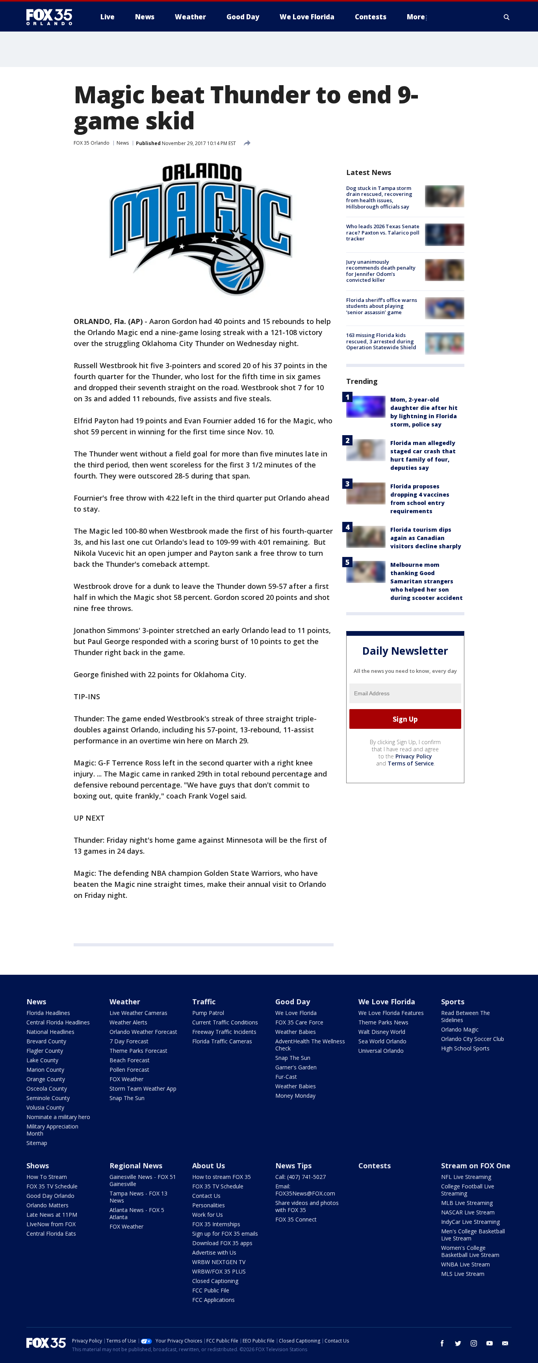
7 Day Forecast (128, 1041)
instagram (474, 1343)
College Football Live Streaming (467, 1189)
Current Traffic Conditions (225, 1022)
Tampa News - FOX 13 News (138, 1197)
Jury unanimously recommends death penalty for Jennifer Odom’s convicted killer (381, 271)
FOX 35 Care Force (299, 1022)
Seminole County (48, 1098)
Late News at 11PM (51, 1214)
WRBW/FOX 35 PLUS (219, 1271)
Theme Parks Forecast (138, 1050)
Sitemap (36, 1143)
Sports (452, 1001)
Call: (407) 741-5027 (300, 1177)
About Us (208, 1165)
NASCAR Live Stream (468, 1212)
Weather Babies (295, 1031)
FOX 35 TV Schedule (52, 1186)
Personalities (208, 1205)
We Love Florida (296, 1013)
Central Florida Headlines (58, 1022)
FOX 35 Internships (216, 1224)
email (505, 1343)
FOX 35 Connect (296, 1219)
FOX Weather (126, 1079)
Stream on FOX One (475, 1165)
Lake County (42, 1060)
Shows (37, 1165)
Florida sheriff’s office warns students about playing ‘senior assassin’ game (381, 306)
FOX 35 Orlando (91, 143)
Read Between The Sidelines (465, 1016)
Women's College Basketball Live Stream (470, 1251)
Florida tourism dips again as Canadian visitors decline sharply (425, 538)
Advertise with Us (214, 1252)
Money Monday (295, 1095)
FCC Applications (213, 1299)
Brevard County (46, 1041)
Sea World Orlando (382, 1041)
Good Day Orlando (50, 1195)
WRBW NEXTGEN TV (218, 1262)
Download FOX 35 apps (222, 1243)
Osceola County (46, 1088)
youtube (489, 1343)
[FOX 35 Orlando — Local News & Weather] (52, 16)
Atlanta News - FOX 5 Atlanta (136, 1213)
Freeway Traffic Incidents (224, 1031)
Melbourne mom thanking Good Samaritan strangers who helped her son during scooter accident (426, 581)
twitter (458, 1343)
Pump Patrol (208, 1013)
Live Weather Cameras (138, 1013)
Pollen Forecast (129, 1069)
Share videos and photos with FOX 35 (307, 1206)
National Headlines (50, 1031)
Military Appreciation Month (52, 1130)
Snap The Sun (127, 1098)
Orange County (45, 1079)
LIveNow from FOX (51, 1224)
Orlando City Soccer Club (472, 1039)
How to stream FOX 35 (221, 1177)
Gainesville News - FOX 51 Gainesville (142, 1180)
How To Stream (46, 1177)
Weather (124, 1001)
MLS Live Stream (462, 1273)
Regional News (135, 1165)
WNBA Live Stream (465, 1264)
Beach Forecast (129, 1060)
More (416, 16)
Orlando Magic (460, 1029)
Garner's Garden (296, 1067)
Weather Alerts (128, 1022)
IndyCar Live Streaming (470, 1221)
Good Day (292, 1001)
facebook (442, 1343)
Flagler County (44, 1050)
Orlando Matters (47, 1205)
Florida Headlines (48, 1013)
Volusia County (45, 1107)
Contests (374, 1165)
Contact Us (206, 1195)
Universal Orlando (381, 1050)
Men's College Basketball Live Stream (473, 1234)
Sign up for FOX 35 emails (225, 1233)
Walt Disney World (381, 1031)
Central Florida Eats (51, 1233)
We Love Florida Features (391, 1013)
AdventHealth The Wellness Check (310, 1044)
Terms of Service (411, 763)
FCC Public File (210, 1290)
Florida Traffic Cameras (222, 1041)
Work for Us (207, 1214)
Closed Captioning (215, 1281)
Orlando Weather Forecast (143, 1031)
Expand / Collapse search (507, 17)
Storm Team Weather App (142, 1088)
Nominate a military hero (58, 1117)
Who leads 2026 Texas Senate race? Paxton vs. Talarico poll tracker (382, 232)
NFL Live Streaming (466, 1177)
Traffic (203, 1001)
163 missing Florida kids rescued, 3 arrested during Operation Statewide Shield (381, 341)
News (123, 143)
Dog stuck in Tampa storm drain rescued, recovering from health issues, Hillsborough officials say (379, 197)
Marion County (45, 1069)
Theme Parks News (383, 1022)
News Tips (293, 1165)
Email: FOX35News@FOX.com (305, 1189)
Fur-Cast (286, 1076)
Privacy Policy (413, 756)
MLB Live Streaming (467, 1203)
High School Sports (465, 1048)
